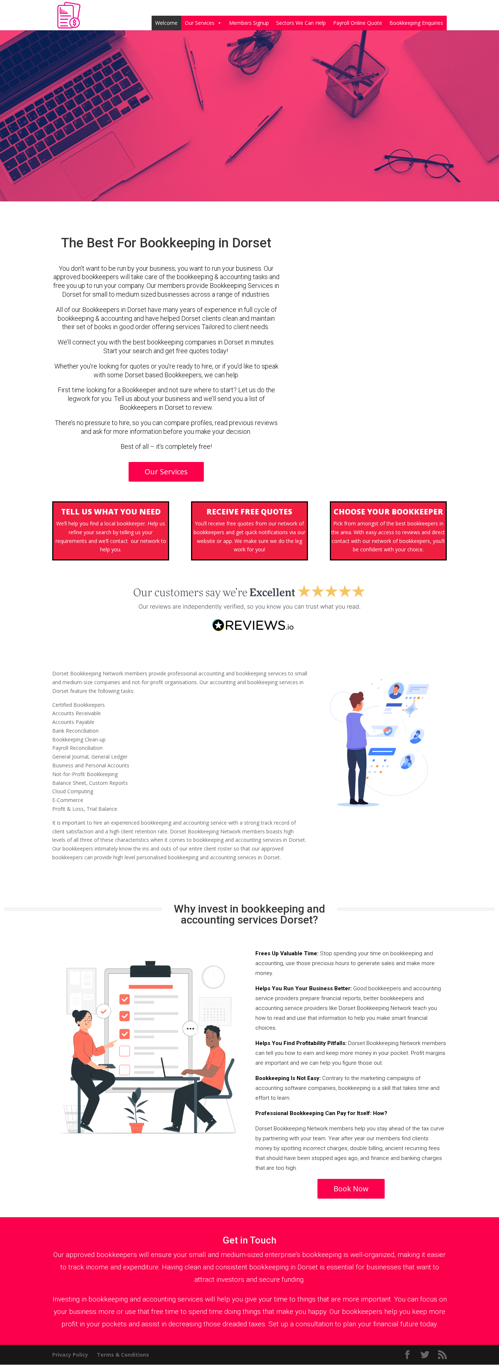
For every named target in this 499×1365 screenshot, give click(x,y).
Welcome (166, 22)
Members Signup (249, 22)
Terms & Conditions (123, 1354)
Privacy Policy (70, 1354)
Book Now (351, 1189)
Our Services (199, 22)
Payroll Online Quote (357, 22)
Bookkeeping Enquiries (416, 22)
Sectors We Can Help (301, 22)
